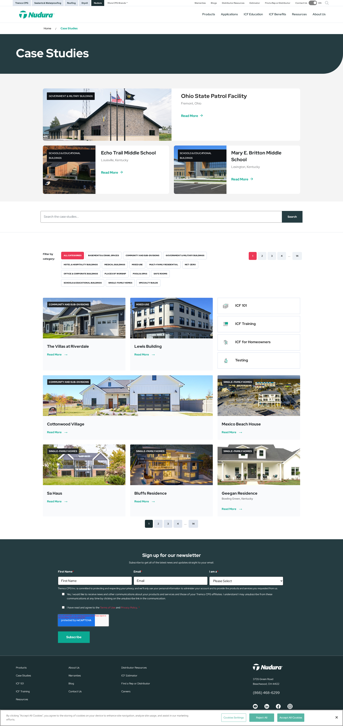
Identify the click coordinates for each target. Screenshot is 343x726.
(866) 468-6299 (266, 692)
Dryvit (85, 3)
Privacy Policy (129, 607)
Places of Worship (115, 273)
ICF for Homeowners (253, 342)
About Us (319, 14)
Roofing (71, 3)
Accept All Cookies (290, 717)
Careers (125, 691)
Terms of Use (107, 607)
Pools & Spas (140, 273)
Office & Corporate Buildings (81, 273)
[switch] (315, 3)
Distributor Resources (233, 3)
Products (208, 14)
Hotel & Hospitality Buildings (81, 264)
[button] (326, 3)
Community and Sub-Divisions (142, 255)
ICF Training (245, 323)
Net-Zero (190, 264)
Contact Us (301, 3)
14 (297, 256)
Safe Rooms (160, 273)
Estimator (255, 3)
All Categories (72, 255)
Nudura (98, 3)
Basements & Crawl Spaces (103, 255)
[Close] (336, 717)
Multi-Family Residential (163, 264)
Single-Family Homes (120, 283)
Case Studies (23, 675)
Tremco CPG (21, 3)
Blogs (214, 3)
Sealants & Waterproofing (47, 3)
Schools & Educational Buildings (83, 283)
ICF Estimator (129, 675)
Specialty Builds (148, 283)
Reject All (261, 717)
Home (47, 28)
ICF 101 (241, 305)
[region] (171, 718)
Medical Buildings (114, 264)
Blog (71, 683)
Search (292, 216)
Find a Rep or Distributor (277, 3)
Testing (241, 360)
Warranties (200, 3)
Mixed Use (137, 264)
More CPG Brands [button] (117, 3)
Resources (299, 14)
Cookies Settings (234, 717)
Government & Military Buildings (185, 255)
